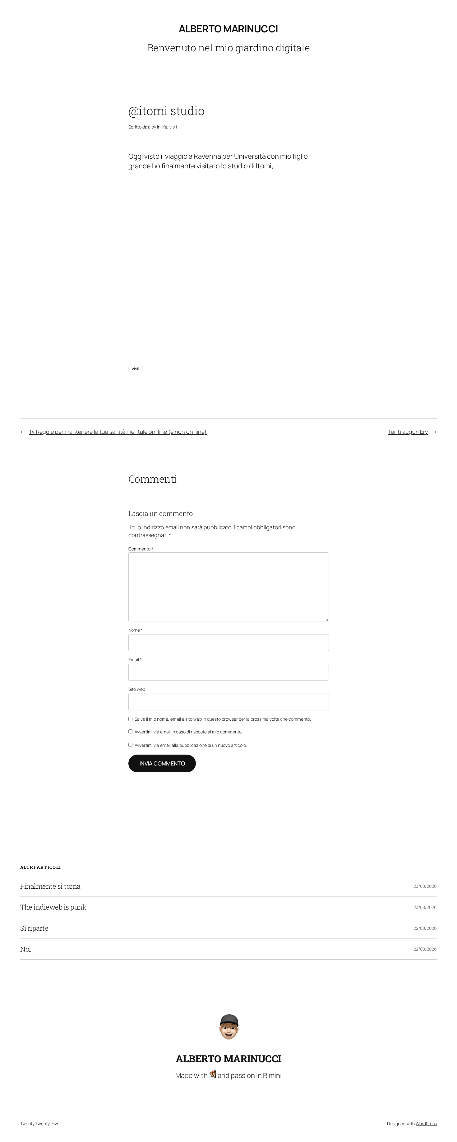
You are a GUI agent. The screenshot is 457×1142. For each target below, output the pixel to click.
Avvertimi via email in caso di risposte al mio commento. (188, 732)
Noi (25, 949)
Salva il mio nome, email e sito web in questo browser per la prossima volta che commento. (223, 719)
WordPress (426, 1123)
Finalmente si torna (50, 886)
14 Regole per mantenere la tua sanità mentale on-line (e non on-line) (118, 431)
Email (135, 659)
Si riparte (34, 928)
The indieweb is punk (53, 907)
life (164, 127)
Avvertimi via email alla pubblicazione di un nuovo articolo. (191, 745)
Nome (135, 630)
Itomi (263, 166)
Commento (140, 549)
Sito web (136, 689)
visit (173, 127)
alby (152, 127)
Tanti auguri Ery (408, 431)
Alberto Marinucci (228, 28)
